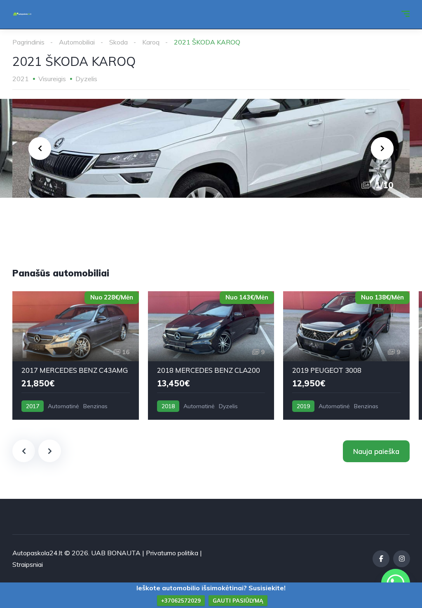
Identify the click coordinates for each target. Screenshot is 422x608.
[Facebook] (381, 558)
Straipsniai (27, 564)
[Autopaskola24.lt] (22, 14)
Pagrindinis (28, 42)
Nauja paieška (376, 451)
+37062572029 (181, 600)
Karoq (150, 42)
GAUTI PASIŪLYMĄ (238, 600)
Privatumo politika (172, 553)
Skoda (118, 42)
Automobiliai (77, 42)
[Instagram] (401, 558)
